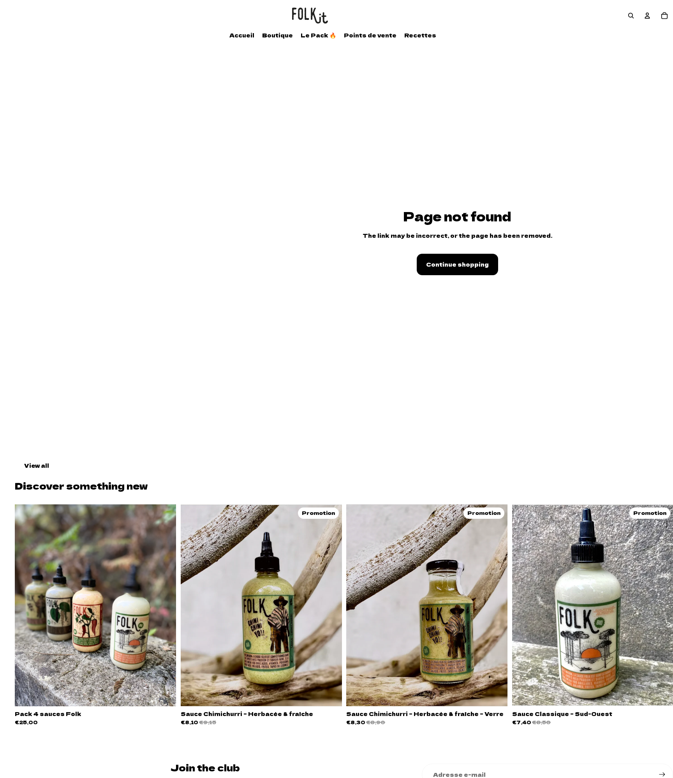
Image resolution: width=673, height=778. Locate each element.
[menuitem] (241, 35)
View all (36, 465)
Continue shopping (457, 264)
